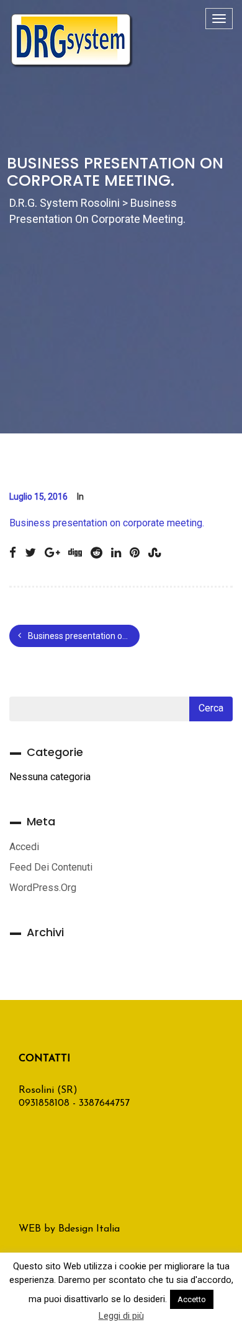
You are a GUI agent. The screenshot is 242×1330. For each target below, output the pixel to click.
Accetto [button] (191, 1299)
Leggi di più (121, 1315)
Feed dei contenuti (50, 867)
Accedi (24, 847)
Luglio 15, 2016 (38, 497)
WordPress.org (42, 887)
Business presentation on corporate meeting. (106, 523)
